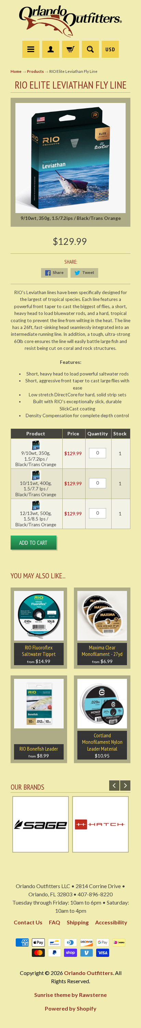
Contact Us (28, 922)
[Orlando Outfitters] (70, 21)
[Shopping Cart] (70, 49)
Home (16, 71)
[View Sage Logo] (40, 849)
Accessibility (111, 922)
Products (35, 71)
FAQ (54, 922)
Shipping (78, 922)
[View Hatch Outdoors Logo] (100, 849)
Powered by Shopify (71, 1008)
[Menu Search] (90, 49)
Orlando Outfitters (88, 973)
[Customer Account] (50, 49)
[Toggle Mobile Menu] (30, 49)
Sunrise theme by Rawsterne (70, 994)
